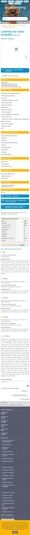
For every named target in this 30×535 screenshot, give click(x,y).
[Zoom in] (26, 56)
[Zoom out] (26, 58)
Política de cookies (19, 529)
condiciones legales (13, 388)
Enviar (24, 390)
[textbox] (15, 19)
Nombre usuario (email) (7, 518)
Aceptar (15, 532)
